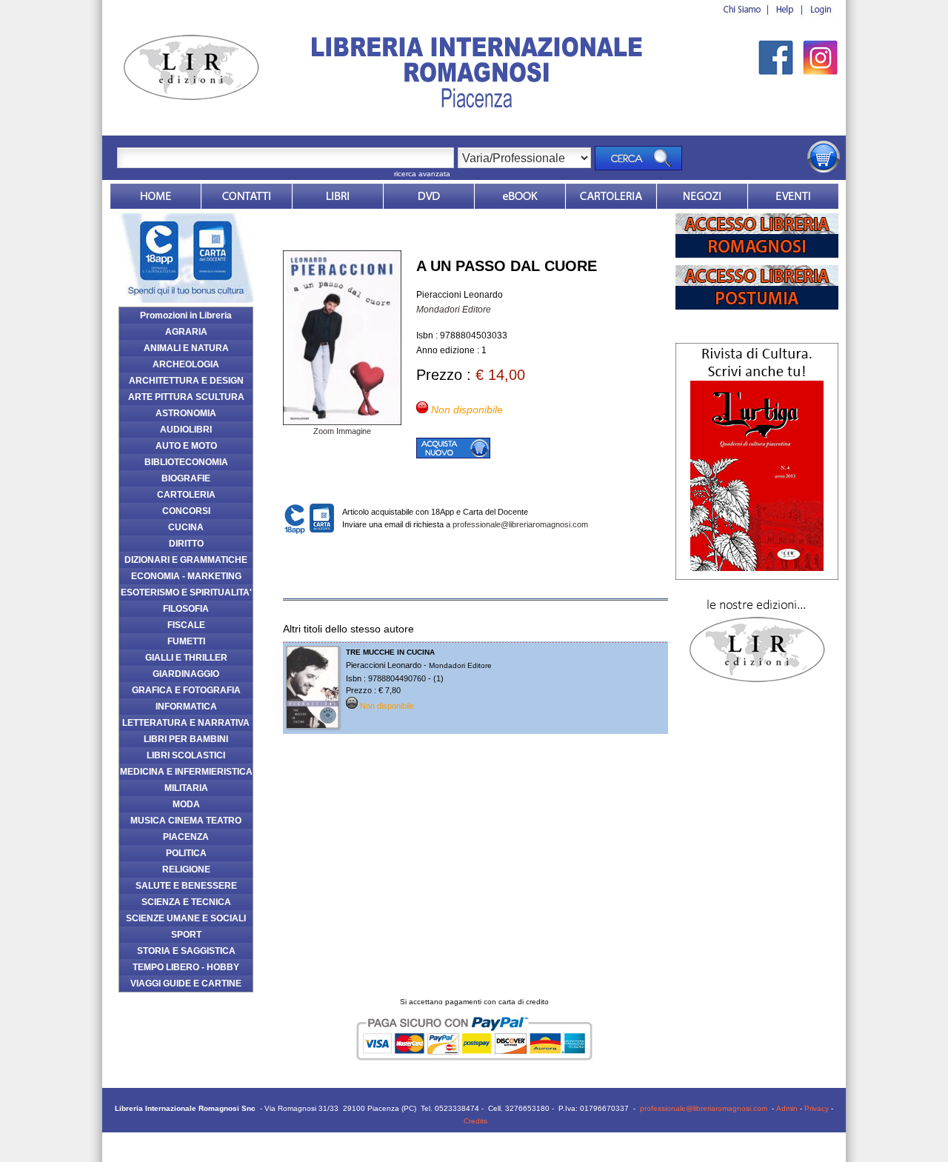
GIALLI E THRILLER (186, 657)
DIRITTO (186, 543)
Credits (475, 1121)
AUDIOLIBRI (186, 429)
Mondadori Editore (453, 309)
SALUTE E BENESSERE (186, 886)
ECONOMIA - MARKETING (186, 576)
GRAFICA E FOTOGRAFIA (186, 690)
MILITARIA (186, 788)
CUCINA (186, 527)
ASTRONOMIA (186, 413)
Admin (787, 1108)
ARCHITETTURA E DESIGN (186, 380)
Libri (338, 196)
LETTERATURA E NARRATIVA (186, 723)
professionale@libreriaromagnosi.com (520, 524)
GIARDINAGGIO (186, 674)
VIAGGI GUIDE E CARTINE (185, 983)
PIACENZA (186, 837)
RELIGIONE (186, 869)
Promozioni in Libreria (186, 315)
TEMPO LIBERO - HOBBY (186, 967)
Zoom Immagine (342, 431)
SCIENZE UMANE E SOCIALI (186, 918)
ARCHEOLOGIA (186, 364)
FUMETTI (186, 641)
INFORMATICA (186, 706)
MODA (186, 804)
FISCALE (186, 625)
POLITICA (186, 853)
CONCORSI (186, 511)
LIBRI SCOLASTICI (186, 755)
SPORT (186, 934)
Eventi (793, 196)
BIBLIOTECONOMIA (186, 462)
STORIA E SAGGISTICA (186, 951)
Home (155, 196)
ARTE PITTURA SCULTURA (186, 397)
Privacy (816, 1108)
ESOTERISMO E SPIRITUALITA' (186, 592)
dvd (429, 196)
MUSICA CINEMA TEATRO (185, 820)
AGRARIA (186, 332)
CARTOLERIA (186, 495)
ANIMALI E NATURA (186, 348)
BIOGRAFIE (185, 478)
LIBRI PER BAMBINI (186, 739)
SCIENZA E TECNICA (186, 902)
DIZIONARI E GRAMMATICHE (185, 560)
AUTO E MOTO (186, 446)
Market (611, 196)
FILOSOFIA (186, 609)
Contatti (246, 196)
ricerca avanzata (422, 174)
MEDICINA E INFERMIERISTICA (186, 772)
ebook (520, 196)
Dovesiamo (702, 196)
